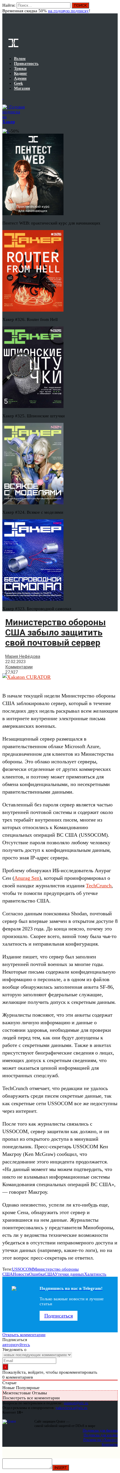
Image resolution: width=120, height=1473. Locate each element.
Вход (114, 8)
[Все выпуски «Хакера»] (2, 97)
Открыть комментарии (23, 1334)
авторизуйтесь (16, 1344)
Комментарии (19, 667)
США (50, 1274)
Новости (21, 1274)
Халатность (95, 1274)
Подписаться (58, 1316)
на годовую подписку (68, 10)
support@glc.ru (76, 1403)
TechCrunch (99, 886)
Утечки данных (69, 1274)
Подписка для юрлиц (101, 1435)
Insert (60, 1467)
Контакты (110, 1444)
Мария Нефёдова (22, 656)
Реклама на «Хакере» (100, 1439)
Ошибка (37, 1274)
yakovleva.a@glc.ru (71, 1407)
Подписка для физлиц (100, 1430)
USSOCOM (22, 1269)
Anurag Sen (26, 878)
